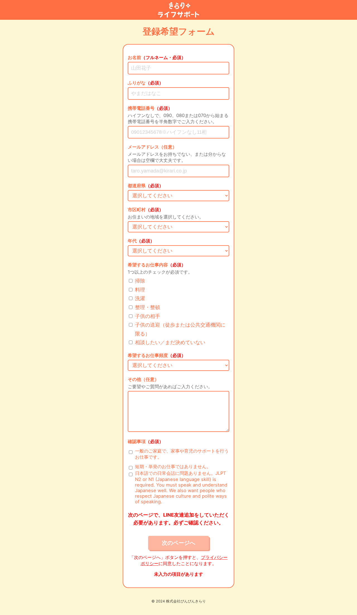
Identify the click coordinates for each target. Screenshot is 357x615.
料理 (140, 290)
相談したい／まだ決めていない (170, 342)
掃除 (140, 281)
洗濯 (140, 298)
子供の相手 (147, 316)
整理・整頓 (147, 307)
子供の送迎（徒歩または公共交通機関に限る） (180, 329)
